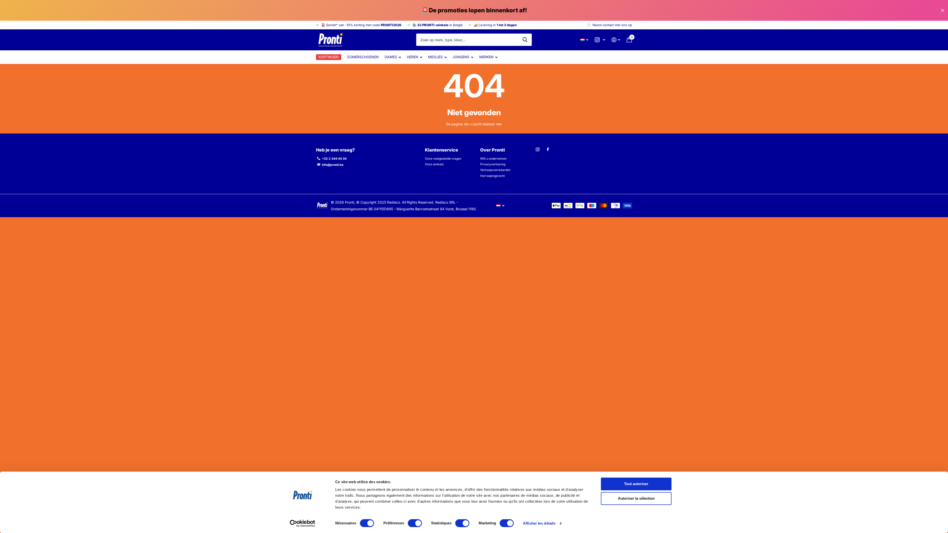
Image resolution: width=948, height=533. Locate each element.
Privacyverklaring (492, 164)
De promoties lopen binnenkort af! (474, 10)
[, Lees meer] (599, 39)
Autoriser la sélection (636, 498)
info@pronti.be (332, 165)
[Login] (615, 39)
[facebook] (548, 149)
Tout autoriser (636, 484)
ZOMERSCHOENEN (363, 57)
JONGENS (461, 57)
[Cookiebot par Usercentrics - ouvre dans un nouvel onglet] (302, 523)
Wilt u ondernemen (493, 158)
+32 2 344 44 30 (334, 158)
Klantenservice (441, 149)
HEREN (412, 57)
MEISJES (435, 57)
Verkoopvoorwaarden (495, 170)
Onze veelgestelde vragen (443, 158)
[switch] (415, 523)
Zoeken (525, 40)
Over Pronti (492, 149)
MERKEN (486, 57)
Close (942, 10)
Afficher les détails (539, 523)
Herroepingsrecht (492, 176)
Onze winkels (434, 164)
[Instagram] (537, 149)
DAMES (391, 57)
